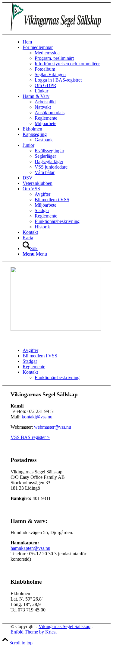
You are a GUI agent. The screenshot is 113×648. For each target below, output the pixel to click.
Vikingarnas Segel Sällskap (64, 626)
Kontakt (30, 372)
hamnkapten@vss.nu (30, 548)
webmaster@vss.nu (52, 427)
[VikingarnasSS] (56, 31)
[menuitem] (62, 42)
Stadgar (30, 361)
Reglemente (34, 366)
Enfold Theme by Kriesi (34, 631)
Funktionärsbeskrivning (57, 377)
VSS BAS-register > (30, 437)
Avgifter (30, 350)
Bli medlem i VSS (40, 355)
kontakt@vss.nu (37, 416)
